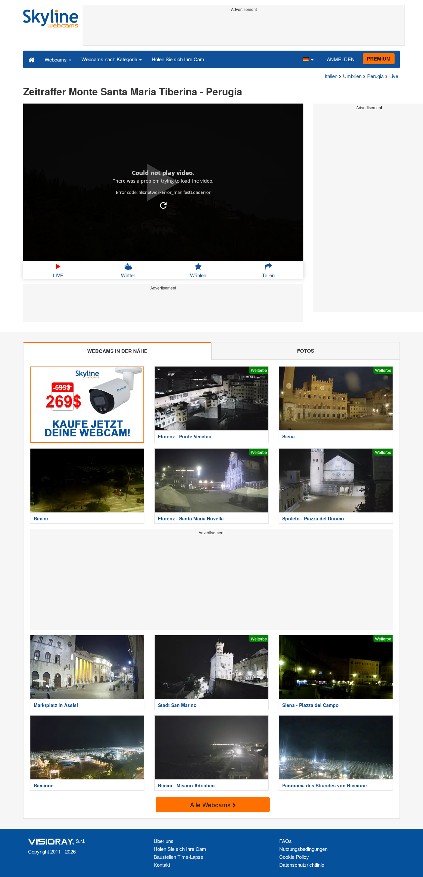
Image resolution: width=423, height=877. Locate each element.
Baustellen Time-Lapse (178, 856)
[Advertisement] (243, 29)
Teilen (268, 275)
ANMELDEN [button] (341, 59)
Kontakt (162, 864)
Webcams (56, 59)
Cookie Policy (294, 856)
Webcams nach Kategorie (109, 59)
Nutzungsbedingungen (303, 848)
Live (393, 75)
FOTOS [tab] (305, 350)
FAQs (285, 840)
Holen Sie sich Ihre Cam (178, 59)
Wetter (128, 275)
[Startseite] (31, 59)
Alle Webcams (211, 804)
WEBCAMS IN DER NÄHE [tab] (117, 351)
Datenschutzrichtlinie (301, 864)
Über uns (163, 840)
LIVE (58, 275)
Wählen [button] (198, 275)
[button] (308, 59)
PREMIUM (379, 58)
